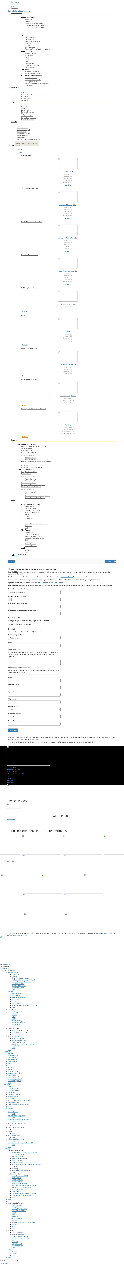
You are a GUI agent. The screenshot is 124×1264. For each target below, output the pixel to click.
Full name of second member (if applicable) (22, 611)
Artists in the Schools (18, 1154)
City (12, 699)
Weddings (68, 425)
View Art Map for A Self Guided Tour (18, 1104)
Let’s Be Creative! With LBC (20, 1040)
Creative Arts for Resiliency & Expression (24, 1193)
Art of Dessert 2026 (18, 984)
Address (13, 685)
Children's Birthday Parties (68, 396)
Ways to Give (12, 1075)
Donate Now (14, 4)
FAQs (8, 776)
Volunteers (15, 1242)
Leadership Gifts (13, 1071)
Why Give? (11, 1069)
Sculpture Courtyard (14, 1090)
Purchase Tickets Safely (16, 773)
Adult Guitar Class (17, 1180)
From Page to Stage (18, 1156)
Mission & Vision (17, 1205)
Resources (15, 1168)
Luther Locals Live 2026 (19, 986)
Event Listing (12, 771)
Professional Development (20, 1158)
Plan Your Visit (12, 1009)
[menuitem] (15, 555)
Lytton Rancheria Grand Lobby (68, 271)
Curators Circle (12, 1061)
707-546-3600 (4, 968)
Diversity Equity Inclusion (19, 1209)
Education (7, 1149)
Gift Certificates (13, 769)
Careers (10, 780)
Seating (14, 1017)
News (13, 1215)
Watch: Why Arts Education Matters (22, 1170)
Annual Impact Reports (19, 1211)
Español (15, 8)
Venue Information (17, 1011)
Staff (13, 1240)
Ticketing (10, 992)
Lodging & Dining (17, 1021)
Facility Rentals (8, 1108)
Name (10, 642)
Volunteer (11, 778)
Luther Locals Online (18, 1038)
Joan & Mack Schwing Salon (67, 205)
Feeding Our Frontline (18, 1042)
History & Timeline (17, 1207)
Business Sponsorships (15, 1073)
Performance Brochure (18, 1023)
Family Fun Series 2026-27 (20, 1030)
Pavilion (67, 332)
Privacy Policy (11, 933)
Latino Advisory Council (19, 1234)
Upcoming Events (13, 972)
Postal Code (15, 721)
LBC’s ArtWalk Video (14, 1102)
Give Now (11, 1067)
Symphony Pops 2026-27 (19, 1032)
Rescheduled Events (18, 988)
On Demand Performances (16, 1036)
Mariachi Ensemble (17, 1162)
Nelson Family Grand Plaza (68, 365)
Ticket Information (17, 993)
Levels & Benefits (13, 1056)
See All (19, 153)
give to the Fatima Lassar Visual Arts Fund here (49, 583)
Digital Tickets (16, 995)
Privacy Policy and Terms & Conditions (23, 1222)
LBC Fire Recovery (17, 1218)
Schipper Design (107, 933)
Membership (8, 1052)
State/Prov (14, 713)
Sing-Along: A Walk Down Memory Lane (24, 1186)
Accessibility (15, 1013)
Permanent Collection (14, 1094)
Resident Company (17, 1246)
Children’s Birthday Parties (16, 1139)
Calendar (14, 976)
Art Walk (10, 1087)
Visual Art (7, 1085)
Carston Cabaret (68, 172)
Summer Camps (16, 1178)
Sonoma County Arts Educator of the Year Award (26, 1164)
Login (12, 6)
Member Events (12, 1059)
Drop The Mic (16, 1046)
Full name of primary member (17, 603)
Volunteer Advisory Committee (21, 1238)
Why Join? (11, 1054)
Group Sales (15, 999)
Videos (14, 1213)
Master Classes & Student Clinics (22, 1195)
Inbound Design (22, 935)
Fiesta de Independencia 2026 (21, 978)
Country (13, 706)
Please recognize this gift (16, 635)
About (6, 1201)
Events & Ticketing (9, 970)
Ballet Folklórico (16, 1191)
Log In (12, 561)
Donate (6, 1065)
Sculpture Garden (13, 1089)
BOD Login (10, 782)
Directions (15, 1220)
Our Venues (11, 1110)
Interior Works (12, 1092)
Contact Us (15, 1224)
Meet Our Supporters (14, 1081)
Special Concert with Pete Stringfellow (23, 1044)
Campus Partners (17, 1244)
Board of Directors (17, 1232)
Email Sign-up (15, 2)
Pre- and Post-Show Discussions (21, 982)
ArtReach (14, 1001)
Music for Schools (17, 1160)
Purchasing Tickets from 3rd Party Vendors (24, 1005)
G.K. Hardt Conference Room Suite (68, 238)
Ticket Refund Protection (19, 997)
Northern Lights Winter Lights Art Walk (23, 980)
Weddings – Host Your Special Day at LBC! (20, 1143)
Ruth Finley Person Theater (68, 304)
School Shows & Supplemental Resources (24, 1153)
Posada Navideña (17, 1182)
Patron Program (16, 1024)
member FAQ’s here (67, 577)
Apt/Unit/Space (13, 692)
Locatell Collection (13, 1096)
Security (14, 1015)
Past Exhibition (12, 1098)
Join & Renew (12, 1057)
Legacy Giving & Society (15, 1079)
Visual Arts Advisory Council (20, 1236)
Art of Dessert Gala (13, 1077)
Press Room (15, 1217)
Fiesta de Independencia (19, 1184)
